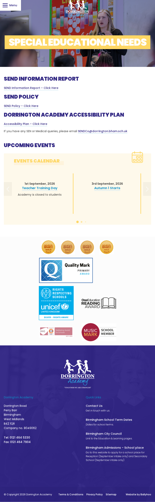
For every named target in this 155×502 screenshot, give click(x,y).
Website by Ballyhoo (138, 494)
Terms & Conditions (70, 494)
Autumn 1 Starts (107, 188)
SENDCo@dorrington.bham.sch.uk (102, 131)
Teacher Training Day (40, 188)
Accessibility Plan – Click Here (25, 124)
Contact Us (94, 406)
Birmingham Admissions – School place (115, 448)
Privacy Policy (94, 494)
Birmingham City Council (104, 434)
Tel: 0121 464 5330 (17, 438)
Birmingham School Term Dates (109, 420)
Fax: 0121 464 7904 (17, 442)
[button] (8, 189)
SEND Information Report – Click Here (31, 88)
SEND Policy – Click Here (21, 106)
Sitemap (111, 494)
